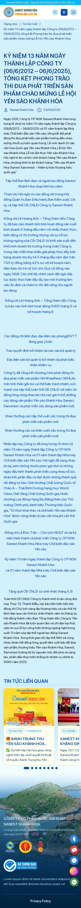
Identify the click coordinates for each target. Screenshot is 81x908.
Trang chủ (10, 24)
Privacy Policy (40, 901)
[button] (26, 768)
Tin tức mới (29, 24)
